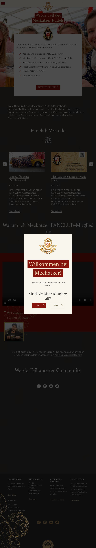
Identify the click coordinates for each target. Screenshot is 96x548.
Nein (56, 306)
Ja (38, 306)
